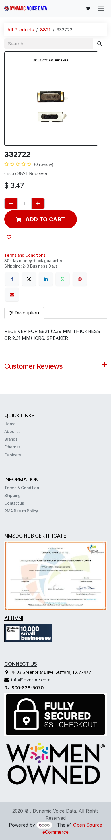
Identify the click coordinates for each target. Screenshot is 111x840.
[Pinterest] (80, 279)
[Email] (12, 294)
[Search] (99, 43)
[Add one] (38, 203)
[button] (40, 219)
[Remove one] (11, 203)
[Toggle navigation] (101, 8)
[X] (29, 279)
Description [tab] (26, 313)
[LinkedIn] (46, 279)
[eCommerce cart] (87, 8)
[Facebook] (12, 279)
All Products (20, 30)
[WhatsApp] (62, 279)
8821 (45, 30)
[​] (21, 455)
